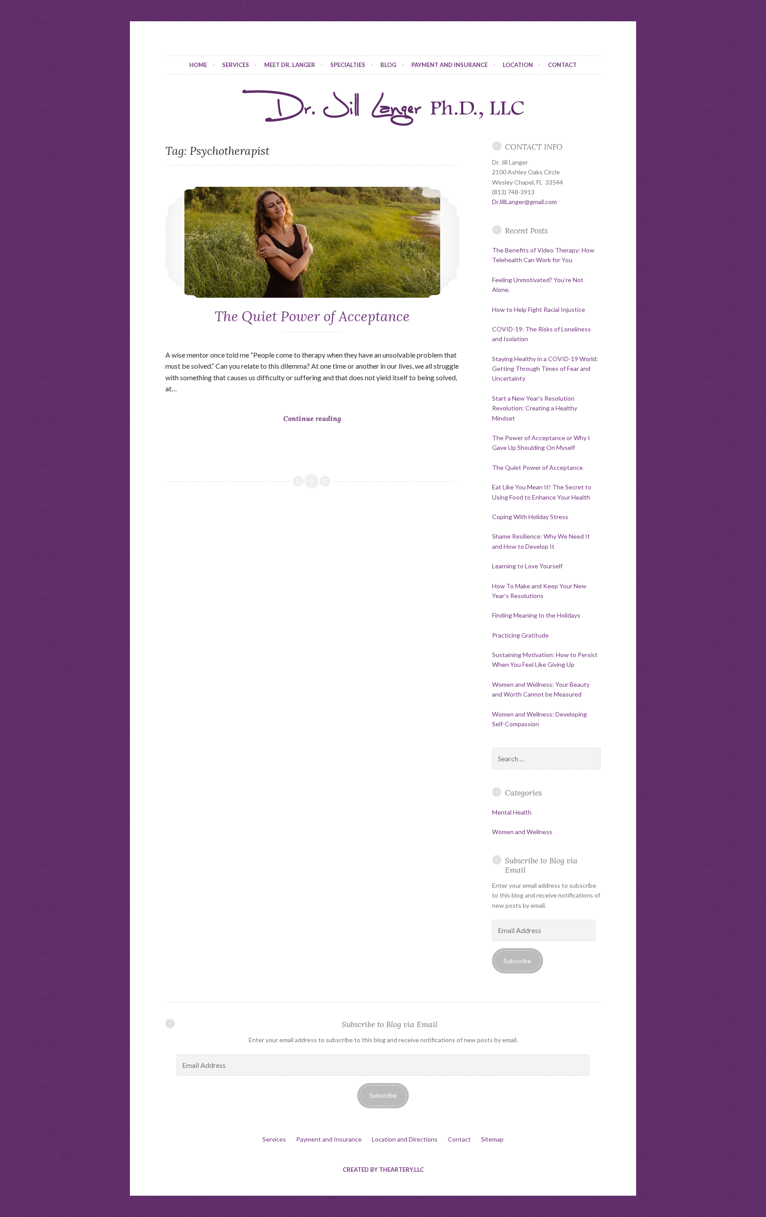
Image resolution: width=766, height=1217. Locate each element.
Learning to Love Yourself (527, 566)
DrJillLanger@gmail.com (524, 201)
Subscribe (517, 961)
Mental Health (512, 812)
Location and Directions (405, 1139)
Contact (562, 64)
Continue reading (314, 433)
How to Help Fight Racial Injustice (538, 309)
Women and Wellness (522, 831)
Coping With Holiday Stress (530, 516)
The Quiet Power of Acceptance (312, 316)
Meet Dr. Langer (289, 64)
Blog (388, 64)
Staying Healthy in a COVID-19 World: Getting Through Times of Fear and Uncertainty (545, 368)
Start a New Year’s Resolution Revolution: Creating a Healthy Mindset (534, 408)
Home (198, 64)
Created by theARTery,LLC (383, 1169)
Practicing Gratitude (520, 635)
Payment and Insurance (449, 64)
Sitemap (492, 1139)
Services (235, 64)
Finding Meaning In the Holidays (536, 615)
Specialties (347, 64)
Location (518, 64)
